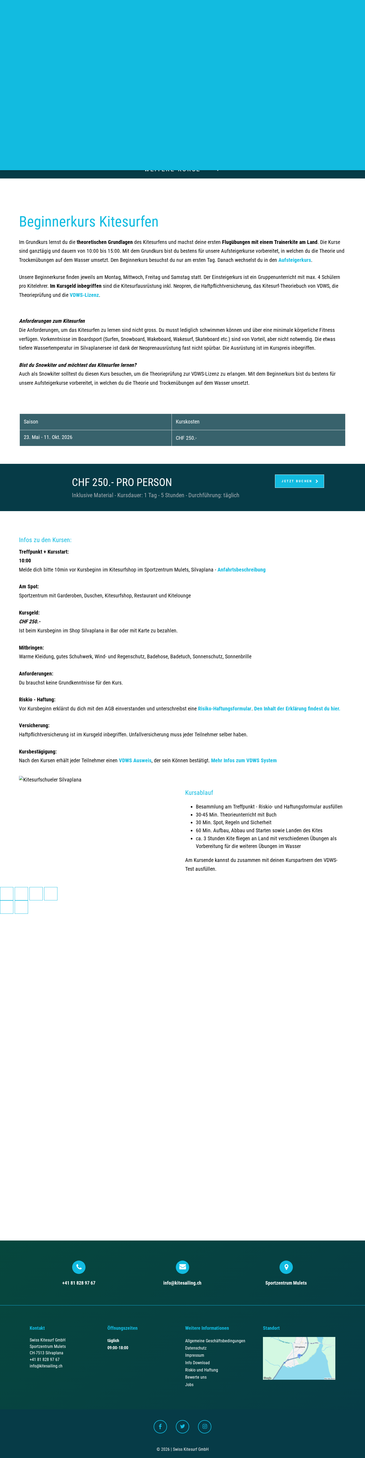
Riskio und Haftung (201, 1370)
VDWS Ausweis (135, 760)
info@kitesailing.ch (182, 1283)
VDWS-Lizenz (84, 295)
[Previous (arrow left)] (6, 907)
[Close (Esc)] (6, 893)
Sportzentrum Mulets (286, 1283)
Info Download (197, 1362)
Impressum (194, 1355)
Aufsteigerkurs (294, 260)
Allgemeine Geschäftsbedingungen (215, 1340)
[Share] (21, 893)
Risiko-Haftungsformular (224, 709)
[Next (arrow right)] (21, 907)
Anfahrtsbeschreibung (242, 570)
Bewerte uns (196, 1377)
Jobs (189, 1384)
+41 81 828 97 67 (78, 1283)
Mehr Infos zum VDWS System (244, 760)
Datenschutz (196, 1348)
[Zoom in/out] (50, 893)
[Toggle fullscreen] (36, 893)
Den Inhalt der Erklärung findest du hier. (297, 709)
